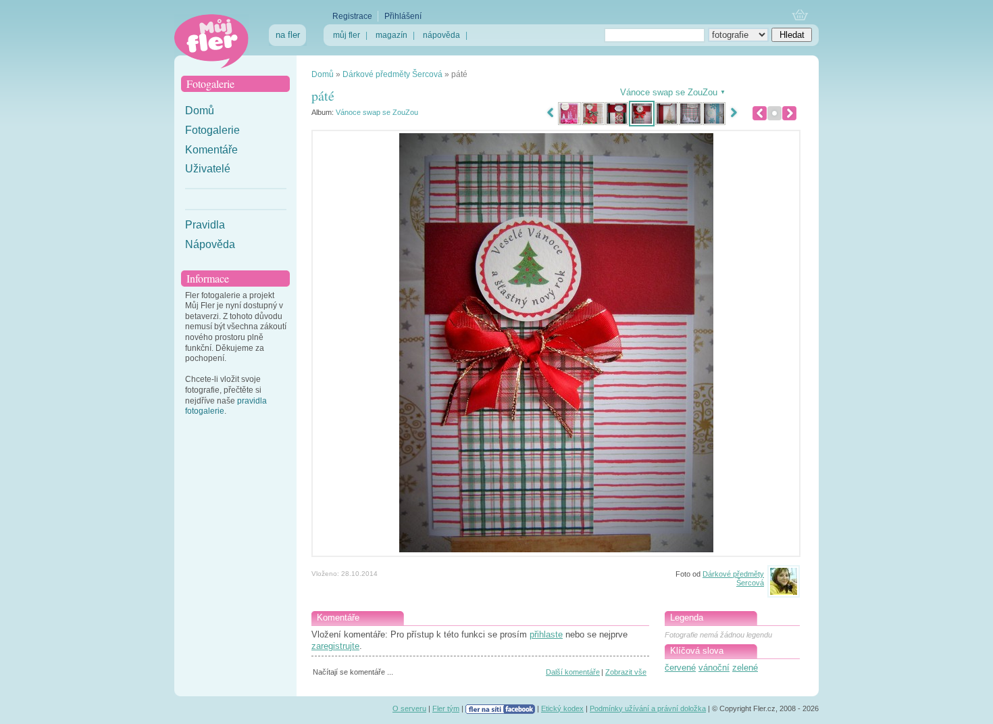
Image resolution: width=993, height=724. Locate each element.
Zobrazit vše (625, 672)
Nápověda (210, 244)
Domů (199, 110)
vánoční (714, 667)
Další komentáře (573, 672)
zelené (745, 667)
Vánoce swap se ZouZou (377, 112)
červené (680, 667)
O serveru (409, 708)
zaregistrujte (335, 646)
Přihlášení (403, 16)
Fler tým (445, 708)
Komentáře (211, 149)
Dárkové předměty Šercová (392, 74)
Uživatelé (207, 168)
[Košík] (800, 16)
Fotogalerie (212, 130)
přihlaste (546, 634)
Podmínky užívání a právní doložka (648, 708)
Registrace (352, 16)
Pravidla (205, 225)
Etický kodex (562, 708)
